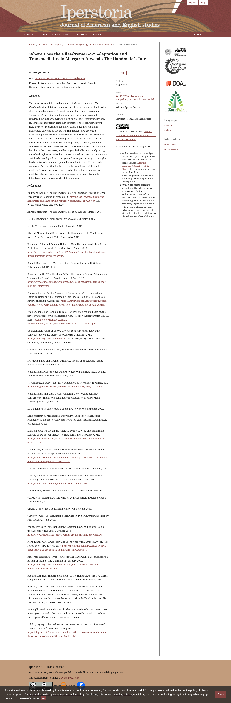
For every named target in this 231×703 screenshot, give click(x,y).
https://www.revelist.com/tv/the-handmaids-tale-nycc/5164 (58, 483)
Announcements (60, 34)
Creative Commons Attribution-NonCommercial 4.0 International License (136, 135)
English (168, 125)
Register (193, 2)
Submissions (80, 34)
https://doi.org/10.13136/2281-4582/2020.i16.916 (60, 78)
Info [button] (43, 698)
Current (28, 34)
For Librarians (171, 149)
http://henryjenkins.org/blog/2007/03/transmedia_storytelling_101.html (65, 386)
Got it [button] (221, 694)
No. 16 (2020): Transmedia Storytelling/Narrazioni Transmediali (81, 44)
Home (32, 44)
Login (204, 2)
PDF (122, 73)
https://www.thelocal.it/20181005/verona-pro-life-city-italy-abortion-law (65, 534)
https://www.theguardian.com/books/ (47, 338)
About (95, 34)
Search (200, 34)
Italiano (168, 130)
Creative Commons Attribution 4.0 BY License (135, 165)
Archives (42, 34)
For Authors (170, 144)
